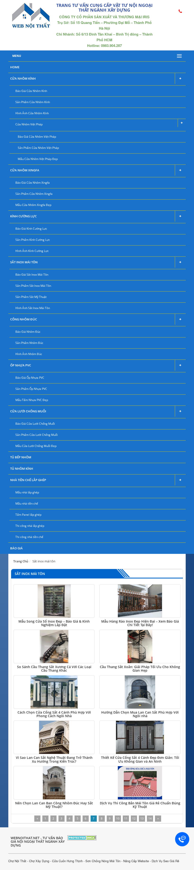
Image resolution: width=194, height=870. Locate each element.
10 (117, 818)
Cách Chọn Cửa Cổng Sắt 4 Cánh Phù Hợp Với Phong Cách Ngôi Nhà (54, 714)
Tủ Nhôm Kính (21, 468)
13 (142, 818)
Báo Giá (16, 548)
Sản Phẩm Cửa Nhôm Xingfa (34, 194)
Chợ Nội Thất (17, 861)
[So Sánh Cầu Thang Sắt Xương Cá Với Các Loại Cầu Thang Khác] (54, 646)
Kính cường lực (23, 216)
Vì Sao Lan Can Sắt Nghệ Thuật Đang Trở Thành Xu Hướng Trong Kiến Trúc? (54, 759)
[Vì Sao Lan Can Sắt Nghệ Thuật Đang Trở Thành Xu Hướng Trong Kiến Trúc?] (54, 737)
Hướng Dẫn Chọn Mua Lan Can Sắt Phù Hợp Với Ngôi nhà (140, 714)
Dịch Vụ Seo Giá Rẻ (165, 861)
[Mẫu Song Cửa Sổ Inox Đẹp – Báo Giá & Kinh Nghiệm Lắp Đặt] (54, 601)
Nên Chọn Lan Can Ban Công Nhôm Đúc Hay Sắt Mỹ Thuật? (54, 805)
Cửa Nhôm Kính (23, 78)
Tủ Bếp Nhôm (20, 457)
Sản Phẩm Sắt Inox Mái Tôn (33, 286)
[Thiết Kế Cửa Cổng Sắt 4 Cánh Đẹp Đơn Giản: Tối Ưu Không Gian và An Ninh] (140, 737)
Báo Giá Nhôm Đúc (27, 332)
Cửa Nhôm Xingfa (24, 170)
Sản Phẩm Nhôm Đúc (29, 343)
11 (126, 818)
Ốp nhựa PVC (20, 365)
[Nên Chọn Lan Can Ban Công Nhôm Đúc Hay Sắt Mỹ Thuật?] (54, 782)
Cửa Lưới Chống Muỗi (28, 411)
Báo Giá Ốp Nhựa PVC (29, 378)
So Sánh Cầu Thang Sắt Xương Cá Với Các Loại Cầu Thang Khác (54, 669)
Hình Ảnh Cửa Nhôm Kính (32, 113)
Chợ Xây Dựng (39, 861)
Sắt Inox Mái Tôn (24, 262)
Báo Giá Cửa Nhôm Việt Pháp (37, 137)
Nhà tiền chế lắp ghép (28, 480)
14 (150, 818)
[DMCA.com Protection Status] (82, 837)
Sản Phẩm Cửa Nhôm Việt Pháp (38, 148)
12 (134, 818)
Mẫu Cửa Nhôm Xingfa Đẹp (33, 205)
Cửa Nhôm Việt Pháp (29, 124)
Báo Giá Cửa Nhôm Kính (31, 91)
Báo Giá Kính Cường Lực (31, 229)
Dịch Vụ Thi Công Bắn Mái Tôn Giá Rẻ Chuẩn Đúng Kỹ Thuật (140, 805)
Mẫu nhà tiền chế (26, 503)
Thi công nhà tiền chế (29, 537)
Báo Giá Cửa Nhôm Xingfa (32, 183)
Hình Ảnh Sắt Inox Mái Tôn (32, 308)
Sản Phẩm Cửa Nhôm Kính (32, 102)
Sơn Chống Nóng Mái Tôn (102, 861)
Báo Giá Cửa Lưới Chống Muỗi (35, 424)
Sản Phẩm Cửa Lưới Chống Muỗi (36, 435)
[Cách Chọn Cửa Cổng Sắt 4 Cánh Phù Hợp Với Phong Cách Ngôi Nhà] (54, 692)
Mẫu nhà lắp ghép (27, 492)
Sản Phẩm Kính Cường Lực (32, 240)
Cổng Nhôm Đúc (23, 319)
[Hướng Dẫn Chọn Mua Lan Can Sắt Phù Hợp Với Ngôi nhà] (140, 692)
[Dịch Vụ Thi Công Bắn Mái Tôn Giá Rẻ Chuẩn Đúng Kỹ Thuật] (140, 782)
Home (14, 67)
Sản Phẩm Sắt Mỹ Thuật (31, 297)
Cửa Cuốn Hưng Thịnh (67, 861)
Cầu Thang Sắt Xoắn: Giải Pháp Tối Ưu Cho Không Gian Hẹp (140, 669)
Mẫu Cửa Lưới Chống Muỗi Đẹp (36, 446)
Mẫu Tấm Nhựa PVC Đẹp (31, 400)
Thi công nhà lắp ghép (29, 526)
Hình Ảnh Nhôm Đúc (28, 354)
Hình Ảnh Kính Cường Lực (32, 251)
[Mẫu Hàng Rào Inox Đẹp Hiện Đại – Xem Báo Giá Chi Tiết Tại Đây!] (140, 601)
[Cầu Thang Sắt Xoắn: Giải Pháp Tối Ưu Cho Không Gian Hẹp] (140, 646)
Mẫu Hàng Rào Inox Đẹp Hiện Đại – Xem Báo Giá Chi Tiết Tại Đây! (140, 623)
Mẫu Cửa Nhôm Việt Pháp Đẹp (38, 159)
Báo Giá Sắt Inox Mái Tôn (31, 275)
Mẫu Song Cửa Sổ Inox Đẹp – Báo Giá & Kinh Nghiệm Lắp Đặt (54, 623)
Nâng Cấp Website (136, 861)
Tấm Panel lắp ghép (28, 515)
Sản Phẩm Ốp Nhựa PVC (31, 389)
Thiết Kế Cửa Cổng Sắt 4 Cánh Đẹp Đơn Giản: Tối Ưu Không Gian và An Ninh (140, 759)
